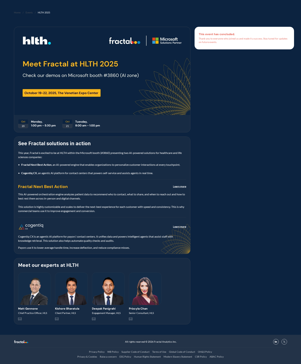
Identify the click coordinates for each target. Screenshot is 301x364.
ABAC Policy (217, 356)
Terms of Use (159, 351)
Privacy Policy (97, 351)
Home (17, 12)
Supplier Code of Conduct (135, 351)
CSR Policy (201, 356)
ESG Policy (125, 356)
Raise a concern (108, 356)
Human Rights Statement (147, 356)
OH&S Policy (205, 351)
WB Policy (113, 351)
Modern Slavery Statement (178, 356)
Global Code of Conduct (182, 351)
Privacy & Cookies (87, 356)
